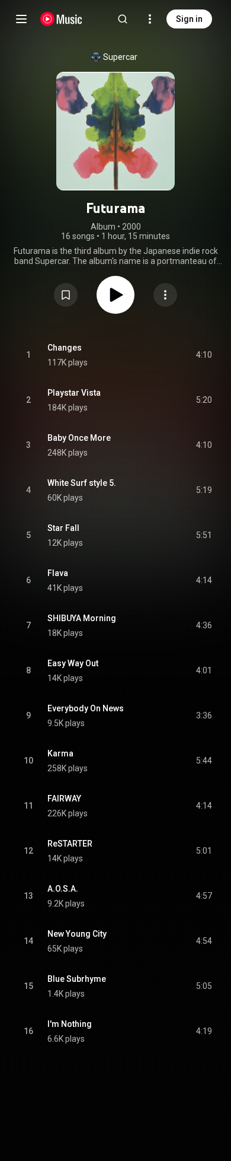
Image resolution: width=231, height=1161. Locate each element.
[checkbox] (204, 355)
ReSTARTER (69, 843)
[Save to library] (66, 295)
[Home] (61, 19)
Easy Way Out (72, 663)
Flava (57, 573)
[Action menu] (165, 295)
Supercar (120, 57)
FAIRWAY (64, 798)
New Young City (77, 934)
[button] (66, 295)
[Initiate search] (122, 18)
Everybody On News (85, 708)
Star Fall (63, 528)
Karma (60, 753)
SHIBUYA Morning (81, 618)
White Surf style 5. (81, 483)
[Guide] (21, 19)
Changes (64, 347)
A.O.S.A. (62, 888)
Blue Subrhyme (76, 979)
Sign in (189, 19)
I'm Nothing (69, 1024)
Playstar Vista (74, 392)
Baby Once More (79, 438)
